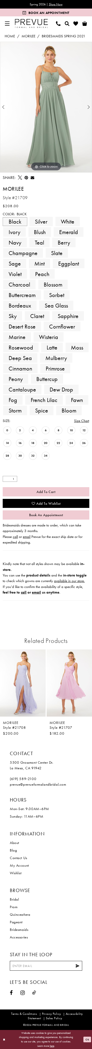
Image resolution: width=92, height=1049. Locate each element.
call (15, 536)
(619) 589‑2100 (23, 778)
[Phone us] (58, 23)
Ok (87, 1039)
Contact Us (18, 857)
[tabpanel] (46, 107)
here (52, 1046)
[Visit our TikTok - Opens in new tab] (34, 992)
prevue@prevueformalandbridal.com (38, 784)
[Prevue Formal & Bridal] (31, 23)
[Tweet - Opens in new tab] (20, 177)
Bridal (14, 899)
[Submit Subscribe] (77, 966)
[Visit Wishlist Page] (75, 23)
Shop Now (56, 4)
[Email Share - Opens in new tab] (32, 177)
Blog (13, 850)
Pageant (16, 922)
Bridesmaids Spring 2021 (63, 36)
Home (10, 36)
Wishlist (16, 873)
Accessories (19, 937)
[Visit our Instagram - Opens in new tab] (22, 992)
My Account (19, 865)
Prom (13, 907)
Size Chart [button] (81, 420)
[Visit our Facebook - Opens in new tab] (11, 992)
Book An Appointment (46, 515)
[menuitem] (7, 23)
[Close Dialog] (4, 1039)
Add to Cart (46, 492)
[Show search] (67, 23)
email (26, 536)
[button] (7, 23)
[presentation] (23, 683)
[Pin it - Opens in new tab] (26, 177)
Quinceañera (20, 914)
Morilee (28, 36)
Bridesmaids (19, 929)
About (14, 842)
